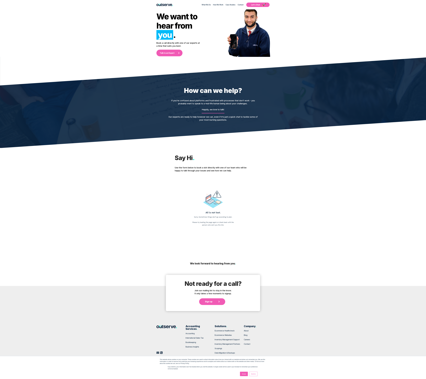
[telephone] (161, 353)
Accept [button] (244, 374)
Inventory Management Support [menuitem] (227, 339)
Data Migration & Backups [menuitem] (225, 353)
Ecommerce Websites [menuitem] (223, 335)
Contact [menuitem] (247, 344)
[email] (157, 353)
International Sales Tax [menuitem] (195, 338)
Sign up (208, 301)
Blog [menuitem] (245, 335)
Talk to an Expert (167, 53)
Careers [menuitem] (247, 339)
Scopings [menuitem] (218, 348)
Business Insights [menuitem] (192, 347)
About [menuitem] (246, 331)
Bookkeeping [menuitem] (191, 342)
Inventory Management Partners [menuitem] (227, 344)
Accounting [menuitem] (190, 333)
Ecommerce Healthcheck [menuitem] (225, 331)
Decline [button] (253, 374)
